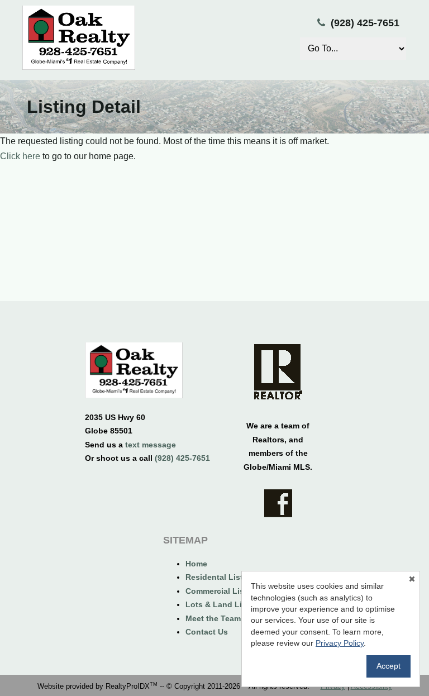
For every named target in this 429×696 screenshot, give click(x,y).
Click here (20, 156)
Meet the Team (213, 618)
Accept (388, 665)
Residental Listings (222, 577)
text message (150, 444)
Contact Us (206, 631)
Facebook (278, 503)
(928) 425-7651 (365, 22)
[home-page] (134, 372)
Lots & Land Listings (225, 604)
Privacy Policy (340, 642)
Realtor (278, 371)
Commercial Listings (224, 591)
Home (196, 563)
